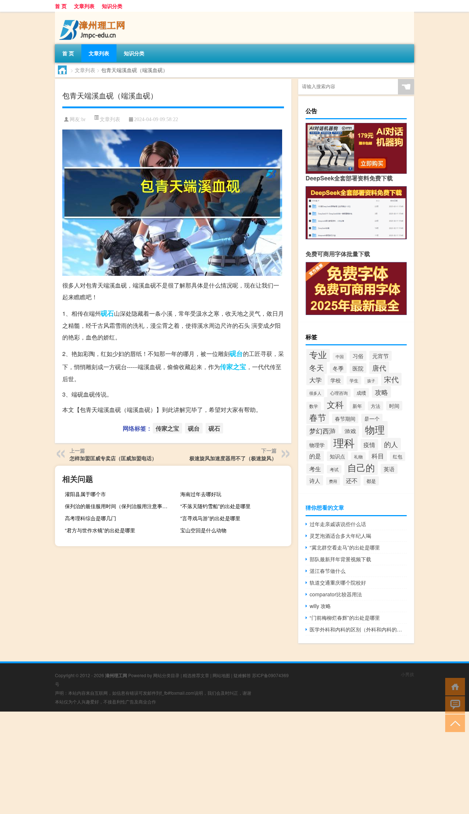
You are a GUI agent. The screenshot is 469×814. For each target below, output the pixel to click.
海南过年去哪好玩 (200, 494)
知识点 (337, 456)
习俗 (357, 356)
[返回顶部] (453, 722)
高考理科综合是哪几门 (90, 518)
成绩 (361, 392)
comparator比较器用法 (336, 594)
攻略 (381, 392)
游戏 (350, 431)
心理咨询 (339, 393)
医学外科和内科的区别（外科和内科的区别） (358, 629)
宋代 (391, 379)
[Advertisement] (220, 763)
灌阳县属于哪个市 (85, 494)
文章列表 (84, 6)
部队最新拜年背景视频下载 (340, 559)
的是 (315, 456)
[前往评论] (453, 704)
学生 (354, 380)
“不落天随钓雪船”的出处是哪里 (215, 506)
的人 (391, 444)
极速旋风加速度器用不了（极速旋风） (233, 458)
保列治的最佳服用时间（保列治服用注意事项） (119, 506)
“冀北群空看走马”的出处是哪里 (345, 547)
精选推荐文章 (196, 675)
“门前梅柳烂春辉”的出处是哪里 (345, 617)
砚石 (107, 313)
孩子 (371, 380)
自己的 (361, 467)
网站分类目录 (166, 675)
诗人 (314, 480)
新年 (357, 405)
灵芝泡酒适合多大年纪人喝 (340, 535)
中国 (340, 356)
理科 (344, 442)
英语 (389, 469)
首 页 (61, 6)
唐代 (379, 368)
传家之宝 (233, 366)
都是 (371, 480)
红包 (397, 456)
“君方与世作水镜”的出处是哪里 (100, 530)
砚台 (236, 353)
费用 (333, 481)
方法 (375, 405)
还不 (352, 480)
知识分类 (112, 6)
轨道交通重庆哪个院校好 (338, 582)
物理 (375, 429)
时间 (394, 405)
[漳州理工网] (93, 14)
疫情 (369, 444)
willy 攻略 (320, 605)
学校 (335, 380)
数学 (313, 406)
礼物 (358, 456)
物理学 (317, 445)
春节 (317, 417)
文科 (335, 404)
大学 (315, 379)
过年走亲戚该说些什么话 (338, 524)
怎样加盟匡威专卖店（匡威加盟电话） (113, 458)
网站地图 (221, 675)
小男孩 (407, 674)
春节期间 (345, 418)
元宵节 (380, 356)
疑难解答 (242, 675)
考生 (315, 469)
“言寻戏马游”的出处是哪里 (210, 518)
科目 (378, 455)
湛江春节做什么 (328, 570)
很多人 (315, 393)
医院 (357, 368)
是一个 (372, 418)
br (83, 119)
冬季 (338, 368)
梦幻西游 (322, 430)
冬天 (316, 367)
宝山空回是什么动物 (203, 530)
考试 (334, 469)
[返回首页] (453, 686)
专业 (318, 354)
